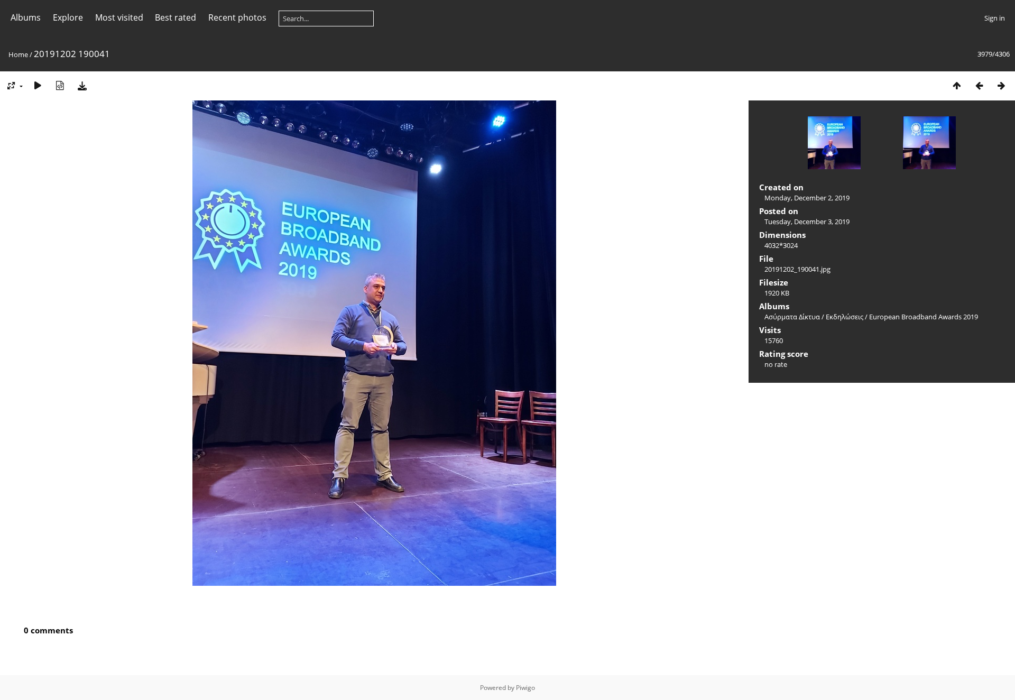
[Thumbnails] (957, 85)
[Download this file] (82, 85)
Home (18, 54)
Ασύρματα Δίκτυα (792, 316)
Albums (26, 17)
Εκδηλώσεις (844, 316)
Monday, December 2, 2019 (807, 197)
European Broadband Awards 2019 (923, 316)
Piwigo (525, 687)
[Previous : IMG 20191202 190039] (979, 85)
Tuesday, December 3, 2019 (807, 221)
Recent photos (237, 17)
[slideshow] (37, 85)
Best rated (175, 17)
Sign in (994, 18)
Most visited (119, 17)
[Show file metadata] (60, 85)
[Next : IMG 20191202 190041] (1001, 85)
